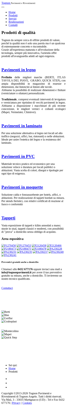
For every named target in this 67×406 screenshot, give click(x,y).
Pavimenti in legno (18, 69)
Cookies (27, 402)
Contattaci (7, 288)
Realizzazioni (16, 21)
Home (12, 12)
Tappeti (8, 218)
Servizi (12, 18)
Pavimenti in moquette (22, 187)
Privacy (16, 402)
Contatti (13, 24)
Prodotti (13, 15)
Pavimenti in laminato (21, 125)
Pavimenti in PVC (18, 156)
